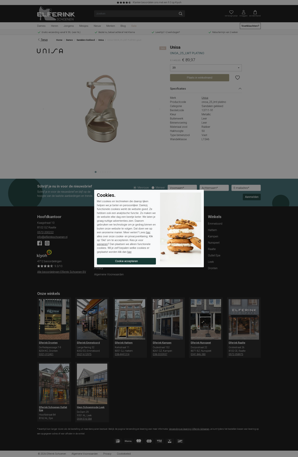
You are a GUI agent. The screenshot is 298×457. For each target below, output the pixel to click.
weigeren (102, 244)
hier (148, 232)
